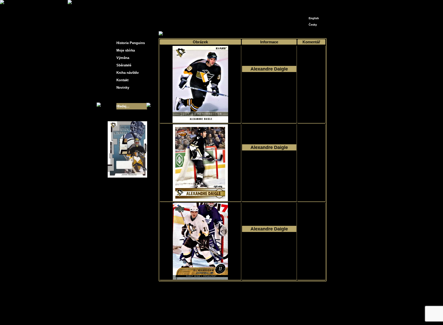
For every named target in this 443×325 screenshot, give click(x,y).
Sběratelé (123, 65)
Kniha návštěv (127, 73)
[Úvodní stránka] (305, 4)
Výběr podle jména (203, 34)
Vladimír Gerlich (243, 314)
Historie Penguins (130, 43)
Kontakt (122, 80)
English (314, 18)
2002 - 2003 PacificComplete (269, 166)
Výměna (122, 58)
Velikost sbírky (121, 97)
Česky (313, 24)
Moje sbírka (177, 34)
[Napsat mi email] (312, 6)
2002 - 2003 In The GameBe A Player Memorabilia (269, 87)
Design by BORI (271, 314)
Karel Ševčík (258, 310)
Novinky (122, 87)
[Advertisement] (372, 82)
